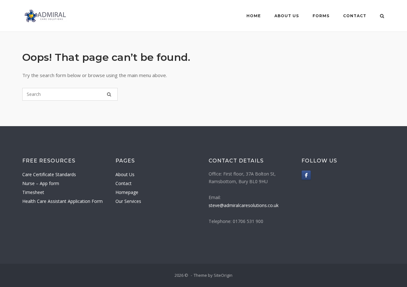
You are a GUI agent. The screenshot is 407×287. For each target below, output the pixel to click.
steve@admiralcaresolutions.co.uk (244, 205)
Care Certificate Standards (49, 174)
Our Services (128, 201)
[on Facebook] (306, 175)
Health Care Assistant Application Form (62, 201)
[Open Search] (382, 16)
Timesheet (33, 192)
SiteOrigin (223, 275)
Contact (354, 15)
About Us (286, 15)
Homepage (126, 192)
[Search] (109, 94)
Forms (321, 15)
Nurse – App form (40, 183)
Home (253, 15)
